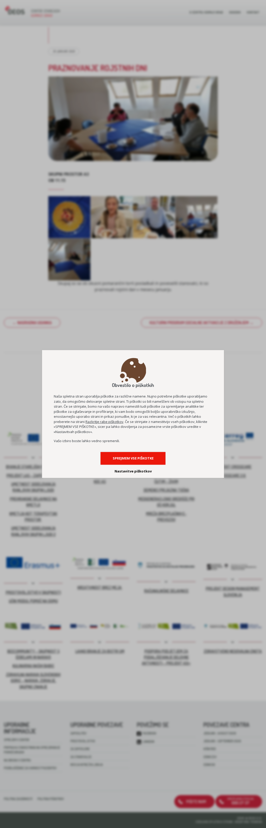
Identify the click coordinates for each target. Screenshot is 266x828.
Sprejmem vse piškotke (133, 458)
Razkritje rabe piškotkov (104, 421)
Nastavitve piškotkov (133, 471)
